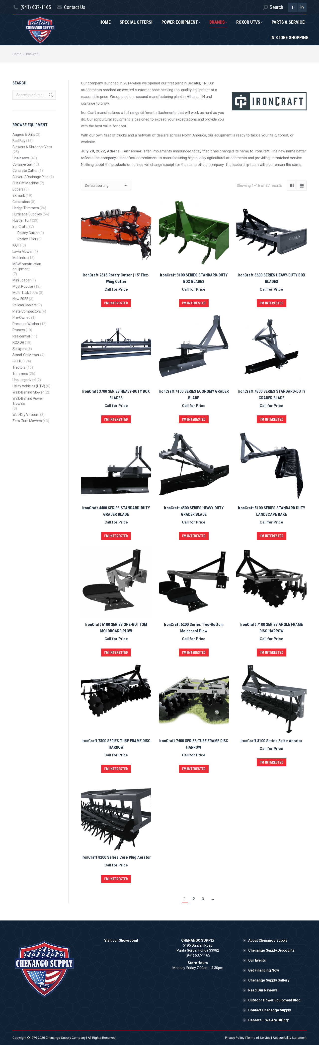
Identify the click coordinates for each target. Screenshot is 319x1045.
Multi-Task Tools (25, 293)
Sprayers (19, 349)
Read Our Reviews (263, 990)
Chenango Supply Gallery (268, 980)
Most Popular (22, 286)
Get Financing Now (263, 970)
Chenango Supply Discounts (271, 950)
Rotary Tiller (26, 239)
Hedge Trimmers (25, 208)
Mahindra (19, 258)
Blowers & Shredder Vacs (32, 147)
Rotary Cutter (28, 233)
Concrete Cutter (25, 171)
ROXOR (18, 342)
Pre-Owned (21, 318)
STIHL (17, 361)
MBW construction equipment (26, 266)
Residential (21, 336)
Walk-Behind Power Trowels (27, 400)
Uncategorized (24, 380)
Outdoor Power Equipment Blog (274, 1000)
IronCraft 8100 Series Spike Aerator (271, 740)
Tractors (19, 367)
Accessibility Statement (290, 1038)
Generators (21, 202)
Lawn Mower (22, 252)
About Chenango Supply (267, 940)
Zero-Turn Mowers (27, 421)
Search (50, 95)
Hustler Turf (21, 220)
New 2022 (20, 299)
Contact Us (74, 7)
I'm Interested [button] (116, 303)
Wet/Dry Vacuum (25, 415)
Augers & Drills (23, 134)
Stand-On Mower (25, 355)
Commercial (22, 164)
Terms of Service (258, 1038)
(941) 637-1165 (35, 7)
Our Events (257, 960)
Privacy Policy (234, 1038)
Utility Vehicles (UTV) (28, 386)
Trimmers (20, 374)
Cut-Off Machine (25, 183)
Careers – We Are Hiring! (268, 1020)
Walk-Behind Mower (28, 392)
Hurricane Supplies (27, 214)
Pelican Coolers (24, 305)
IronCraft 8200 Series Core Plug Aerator (116, 857)
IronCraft (19, 227)
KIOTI (16, 245)
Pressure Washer (25, 324)
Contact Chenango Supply (269, 1010)
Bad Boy (18, 141)
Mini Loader (21, 280)
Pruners (18, 330)
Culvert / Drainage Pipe (30, 177)
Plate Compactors (26, 311)
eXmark (18, 195)
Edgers (17, 189)
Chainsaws (21, 158)
